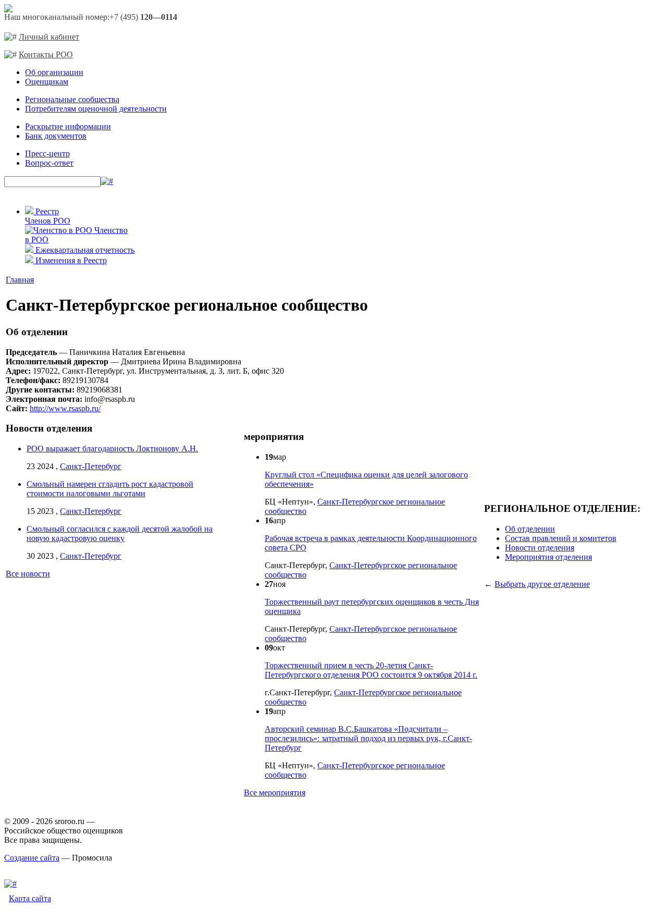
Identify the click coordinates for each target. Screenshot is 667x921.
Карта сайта (30, 898)
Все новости (28, 573)
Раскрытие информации (68, 126)
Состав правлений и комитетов (560, 538)
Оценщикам (46, 81)
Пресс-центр (47, 153)
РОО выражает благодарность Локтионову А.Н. (112, 448)
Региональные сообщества (72, 99)
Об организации (54, 72)
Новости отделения (539, 547)
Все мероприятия (274, 792)
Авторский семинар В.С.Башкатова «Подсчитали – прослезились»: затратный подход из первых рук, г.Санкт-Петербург (368, 738)
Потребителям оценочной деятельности (96, 108)
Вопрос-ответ (49, 162)
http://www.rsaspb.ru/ (65, 408)
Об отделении (530, 528)
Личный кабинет (49, 36)
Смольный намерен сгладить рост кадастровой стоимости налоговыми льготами (110, 489)
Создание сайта (31, 857)
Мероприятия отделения (548, 556)
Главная (20, 279)
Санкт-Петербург (90, 466)
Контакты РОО (46, 54)
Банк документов (56, 135)
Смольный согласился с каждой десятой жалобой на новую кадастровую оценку (120, 533)
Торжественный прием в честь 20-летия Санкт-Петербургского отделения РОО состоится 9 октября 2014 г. (371, 670)
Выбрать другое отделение (542, 584)
